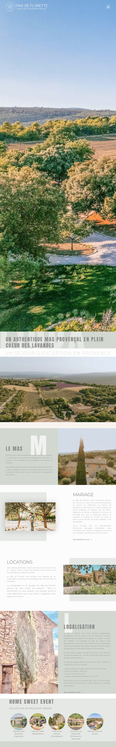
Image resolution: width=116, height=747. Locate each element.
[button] (108, 7)
